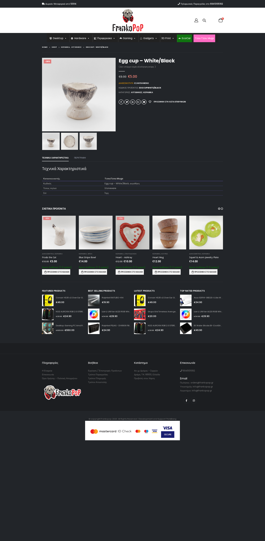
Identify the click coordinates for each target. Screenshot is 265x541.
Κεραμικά (148, 92)
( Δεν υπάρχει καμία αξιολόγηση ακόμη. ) (137, 66)
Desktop (58, 38)
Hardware (80, 38)
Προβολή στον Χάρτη (144, 378)
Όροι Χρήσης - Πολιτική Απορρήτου (59, 378)
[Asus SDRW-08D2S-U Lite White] (186, 300)
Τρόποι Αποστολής (97, 382)
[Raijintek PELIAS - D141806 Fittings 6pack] (94, 328)
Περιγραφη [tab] (80, 157)
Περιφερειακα (104, 38)
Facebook (121, 101)
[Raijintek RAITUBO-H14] (94, 300)
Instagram (194, 401)
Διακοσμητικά (158, 254)
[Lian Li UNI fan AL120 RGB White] (94, 314)
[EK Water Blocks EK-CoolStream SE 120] (186, 328)
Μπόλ (53, 254)
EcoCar (186, 38)
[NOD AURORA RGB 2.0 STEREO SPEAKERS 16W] (48, 314)
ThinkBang (171, 419)
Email (144, 101)
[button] (219, 208)
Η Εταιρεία (47, 370)
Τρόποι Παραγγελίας (98, 374)
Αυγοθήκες (136, 92)
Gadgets (148, 38)
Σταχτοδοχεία (94, 254)
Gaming (127, 38)
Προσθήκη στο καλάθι (58, 272)
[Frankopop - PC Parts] (128, 20)
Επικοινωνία (48, 374)
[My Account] (196, 20)
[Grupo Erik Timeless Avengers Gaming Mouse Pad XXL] (140, 314)
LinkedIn (132, 101)
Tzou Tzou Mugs (204, 38)
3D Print (166, 38)
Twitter (126, 101)
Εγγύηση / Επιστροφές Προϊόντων (105, 370)
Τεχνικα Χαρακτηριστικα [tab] (55, 157)
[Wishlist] (212, 20)
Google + (138, 101)
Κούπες (128, 254)
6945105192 (216, 3)
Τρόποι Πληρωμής (97, 378)
